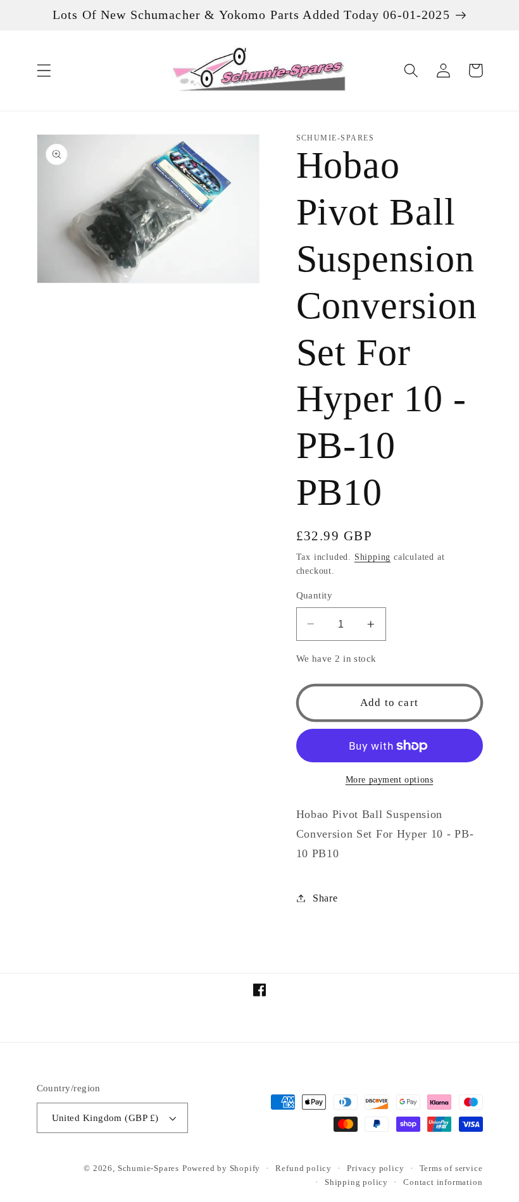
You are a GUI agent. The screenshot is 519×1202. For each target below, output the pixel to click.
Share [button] (325, 898)
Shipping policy (356, 1182)
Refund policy (303, 1168)
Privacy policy (375, 1168)
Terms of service (451, 1168)
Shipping (372, 557)
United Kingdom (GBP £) (105, 1118)
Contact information (442, 1182)
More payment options (390, 779)
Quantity (314, 595)
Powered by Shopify (221, 1168)
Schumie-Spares (148, 1168)
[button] (44, 70)
